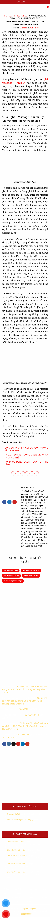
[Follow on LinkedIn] (23, 744)
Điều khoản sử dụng (12, 893)
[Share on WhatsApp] (13, 473)
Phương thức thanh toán (12, 897)
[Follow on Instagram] (29, 2)
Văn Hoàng (34, 28)
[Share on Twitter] (23, 473)
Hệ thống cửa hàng (25, 901)
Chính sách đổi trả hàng (37, 897)
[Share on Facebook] (18, 473)
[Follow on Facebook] (27, 2)
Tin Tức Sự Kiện (20, 16)
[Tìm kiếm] (43, 8)
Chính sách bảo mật (37, 889)
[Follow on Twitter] (9, 502)
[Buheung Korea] (18, 679)
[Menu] (3, 8)
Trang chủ (8, 16)
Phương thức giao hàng (37, 893)
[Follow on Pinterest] (14, 502)
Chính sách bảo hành (12, 889)
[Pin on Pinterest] (32, 473)
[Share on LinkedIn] (36, 473)
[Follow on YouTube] (34, 2)
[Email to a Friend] (27, 473)
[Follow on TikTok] (32, 2)
